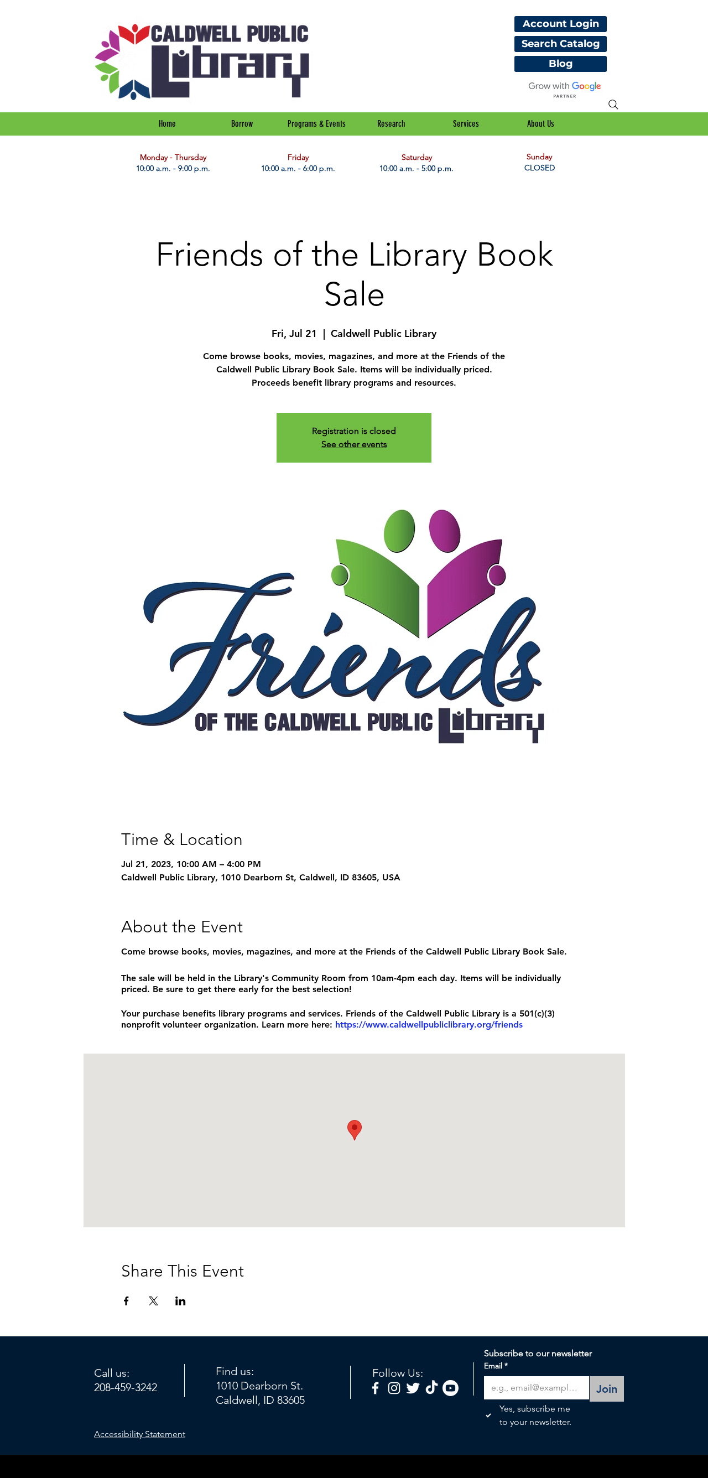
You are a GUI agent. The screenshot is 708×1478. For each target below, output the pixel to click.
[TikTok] (432, 1388)
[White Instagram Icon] (394, 1388)
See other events (354, 444)
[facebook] (375, 1388)
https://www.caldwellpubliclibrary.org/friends (429, 1024)
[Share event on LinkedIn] (180, 1301)
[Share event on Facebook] (126, 1301)
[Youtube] (450, 1388)
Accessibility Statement (139, 1434)
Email (496, 1366)
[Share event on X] (153, 1301)
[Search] (613, 104)
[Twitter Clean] (413, 1388)
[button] (242, 124)
